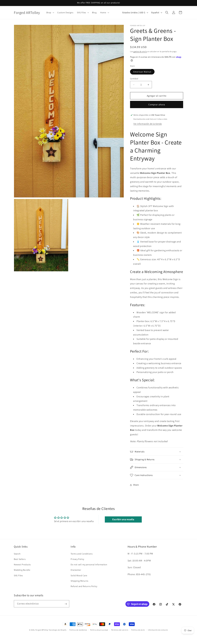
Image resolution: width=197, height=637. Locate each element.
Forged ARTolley (41, 630)
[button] (49, 12)
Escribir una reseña (123, 519)
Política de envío (138, 630)
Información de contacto (158, 630)
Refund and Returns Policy (84, 586)
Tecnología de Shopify (57, 630)
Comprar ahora (156, 104)
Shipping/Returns (79, 580)
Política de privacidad (99, 630)
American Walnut (142, 71)
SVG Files (18, 575)
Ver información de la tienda (147, 123)
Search (17, 553)
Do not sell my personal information (89, 564)
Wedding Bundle (22, 569)
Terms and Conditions (81, 553)
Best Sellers (20, 559)
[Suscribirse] (65, 604)
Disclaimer (76, 569)
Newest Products (22, 564)
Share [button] (136, 484)
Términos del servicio (119, 630)
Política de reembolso (78, 630)
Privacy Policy (77, 559)
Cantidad (134, 78)
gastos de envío (140, 51)
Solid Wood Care (79, 575)
